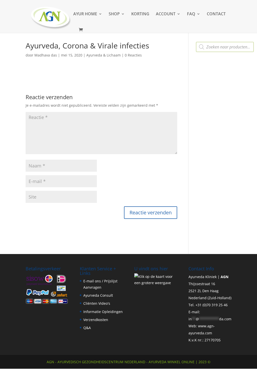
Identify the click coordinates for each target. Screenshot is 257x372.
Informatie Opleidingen (103, 311)
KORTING (140, 14)
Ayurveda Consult (98, 295)
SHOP (114, 14)
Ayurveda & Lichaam (103, 55)
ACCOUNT (165, 14)
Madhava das (45, 55)
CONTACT (216, 14)
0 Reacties (133, 55)
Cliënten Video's (96, 303)
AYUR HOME (85, 14)
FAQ (191, 14)
